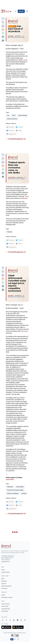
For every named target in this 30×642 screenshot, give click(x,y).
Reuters (25, 198)
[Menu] (27, 11)
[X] (10, 620)
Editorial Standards (6, 586)
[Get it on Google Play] (18, 627)
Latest (3, 569)
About (2, 578)
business (24, 493)
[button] (2, 18)
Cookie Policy (4, 611)
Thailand (9, 232)
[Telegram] (17, 620)
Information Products (6, 597)
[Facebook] (6, 620)
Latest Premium (5, 572)
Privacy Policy (4, 606)
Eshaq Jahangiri (22, 115)
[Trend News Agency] (6, 546)
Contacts (3, 583)
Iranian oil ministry (12, 118)
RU (18, 639)
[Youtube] (13, 620)
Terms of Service (5, 604)
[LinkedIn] (21, 620)
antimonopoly (20, 486)
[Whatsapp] (2, 620)
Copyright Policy (5, 608)
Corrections (4, 588)
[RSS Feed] (24, 620)
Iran (8, 115)
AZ (15, 639)
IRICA (13, 115)
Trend (25, 60)
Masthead (4, 581)
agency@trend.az (5, 561)
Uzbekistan (10, 486)
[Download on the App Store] (6, 627)
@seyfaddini (10, 479)
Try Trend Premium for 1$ (16, 139)
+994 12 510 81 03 (5, 559)
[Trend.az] (6, 11)
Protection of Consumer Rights (15, 490)
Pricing (3, 595)
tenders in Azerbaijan (12, 493)
